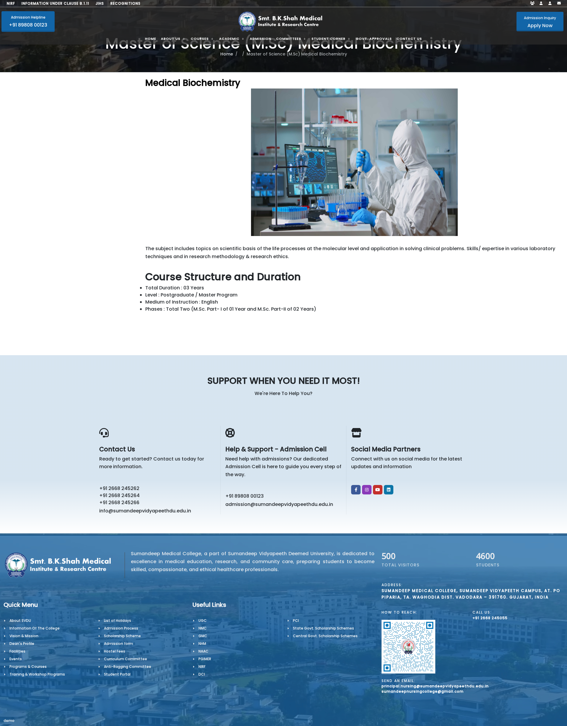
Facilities (17, 651)
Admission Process (121, 628)
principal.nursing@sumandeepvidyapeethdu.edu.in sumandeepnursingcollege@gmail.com (435, 689)
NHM (202, 643)
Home (226, 54)
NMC (202, 628)
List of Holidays (117, 620)
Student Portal (117, 674)
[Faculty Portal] (532, 3)
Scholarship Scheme (122, 635)
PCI (296, 620)
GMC (202, 635)
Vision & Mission (23, 635)
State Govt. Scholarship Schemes (323, 628)
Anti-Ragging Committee (127, 666)
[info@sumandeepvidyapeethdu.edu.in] (559, 3)
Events (15, 658)
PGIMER (204, 658)
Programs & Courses (28, 666)
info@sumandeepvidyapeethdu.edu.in (145, 510)
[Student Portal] (541, 3)
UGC (202, 620)
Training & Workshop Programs (37, 674)
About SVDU (20, 620)
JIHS (100, 3)
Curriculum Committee (125, 658)
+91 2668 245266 (119, 502)
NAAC (203, 651)
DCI (201, 674)
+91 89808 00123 (244, 496)
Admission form (118, 643)
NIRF (11, 3)
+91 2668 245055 (490, 617)
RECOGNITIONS (125, 3)
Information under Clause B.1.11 (55, 3)
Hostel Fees (114, 651)
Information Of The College (34, 628)
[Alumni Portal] (550, 3)
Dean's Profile (21, 643)
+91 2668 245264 (119, 495)
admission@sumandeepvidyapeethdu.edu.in (279, 504)
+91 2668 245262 (119, 488)
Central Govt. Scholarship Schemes (325, 635)
